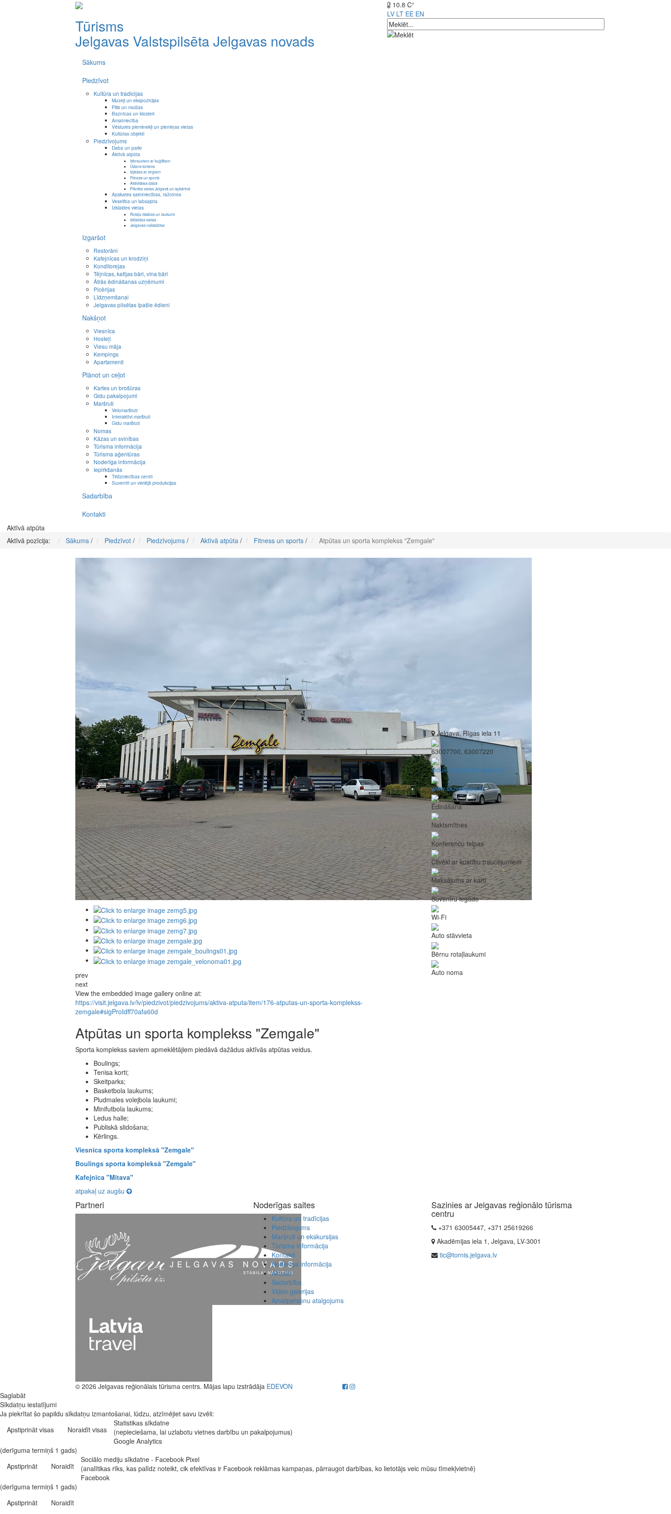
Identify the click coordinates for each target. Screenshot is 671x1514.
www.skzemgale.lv (457, 788)
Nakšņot (94, 317)
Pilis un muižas (127, 107)
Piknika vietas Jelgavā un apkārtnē (160, 188)
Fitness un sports (144, 177)
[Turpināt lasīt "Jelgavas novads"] (232, 1258)
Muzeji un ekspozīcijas (135, 100)
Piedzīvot (95, 80)
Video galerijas (293, 1291)
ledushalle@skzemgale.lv (467, 769)
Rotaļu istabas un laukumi (152, 214)
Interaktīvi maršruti (131, 416)
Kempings (106, 354)
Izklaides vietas (128, 207)
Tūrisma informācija (118, 446)
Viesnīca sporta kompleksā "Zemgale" (134, 1149)
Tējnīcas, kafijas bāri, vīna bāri (131, 274)
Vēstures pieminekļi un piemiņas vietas (152, 126)
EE (409, 13)
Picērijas (104, 289)
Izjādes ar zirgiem (145, 171)
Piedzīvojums (110, 141)
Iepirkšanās (108, 469)
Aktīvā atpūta (126, 154)
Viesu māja (107, 346)
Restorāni (106, 250)
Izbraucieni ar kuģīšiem (150, 160)
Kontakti (93, 514)
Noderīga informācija (120, 462)
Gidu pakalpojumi (115, 395)
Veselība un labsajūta (134, 201)
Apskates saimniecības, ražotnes (146, 194)
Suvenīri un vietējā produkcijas (144, 482)
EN (419, 13)
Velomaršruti (124, 410)
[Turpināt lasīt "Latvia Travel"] (143, 1342)
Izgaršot (93, 237)
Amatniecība (125, 120)
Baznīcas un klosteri (133, 113)
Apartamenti (109, 362)
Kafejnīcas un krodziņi (121, 258)
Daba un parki (127, 147)
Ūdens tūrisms (142, 166)
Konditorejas (109, 266)
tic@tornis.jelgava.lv (468, 1254)
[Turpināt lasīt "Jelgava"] (143, 1258)
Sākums (93, 62)
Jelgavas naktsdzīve (147, 225)
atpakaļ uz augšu (100, 1190)
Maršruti (104, 403)
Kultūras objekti (128, 133)
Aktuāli (281, 1273)
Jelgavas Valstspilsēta (142, 41)
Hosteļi (102, 338)
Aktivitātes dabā (143, 183)
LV (390, 13)
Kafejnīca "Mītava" (104, 1177)
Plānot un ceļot (103, 374)
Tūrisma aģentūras (117, 454)
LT (400, 13)
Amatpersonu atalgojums (308, 1300)
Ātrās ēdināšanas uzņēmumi (129, 281)
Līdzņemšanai (111, 297)
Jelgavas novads (264, 41)
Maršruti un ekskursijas (305, 1236)
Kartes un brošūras (117, 388)
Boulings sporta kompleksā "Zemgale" (135, 1163)
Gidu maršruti (126, 422)
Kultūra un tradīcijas (118, 93)
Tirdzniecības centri (132, 476)
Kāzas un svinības (116, 438)
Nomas (102, 431)
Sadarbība (97, 495)
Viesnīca (104, 331)
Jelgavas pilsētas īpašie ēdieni (132, 305)
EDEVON (280, 1386)
